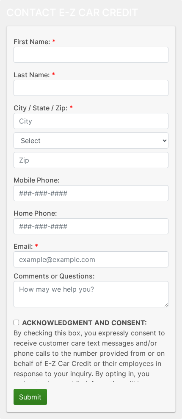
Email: (23, 246)
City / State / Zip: (41, 108)
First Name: (32, 41)
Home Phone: (35, 213)
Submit (30, 397)
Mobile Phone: (37, 180)
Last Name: (32, 74)
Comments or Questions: (54, 276)
